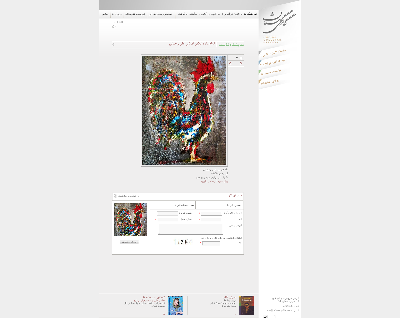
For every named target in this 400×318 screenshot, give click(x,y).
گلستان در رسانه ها (154, 297)
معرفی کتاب (229, 297)
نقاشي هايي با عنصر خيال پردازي (149, 300)
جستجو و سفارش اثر (161, 13)
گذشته (181, 13)
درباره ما (117, 13)
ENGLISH (117, 22)
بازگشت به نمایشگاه (128, 195)
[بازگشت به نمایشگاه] (113, 45)
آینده (192, 13)
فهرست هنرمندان (135, 13)
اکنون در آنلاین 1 (231, 13)
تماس (105, 13)
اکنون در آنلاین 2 (208, 13)
